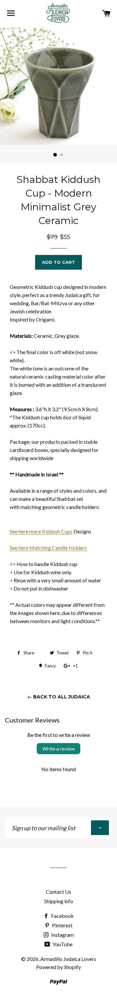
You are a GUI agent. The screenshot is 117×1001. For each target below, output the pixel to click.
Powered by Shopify (58, 967)
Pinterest (61, 925)
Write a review (58, 748)
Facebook (62, 916)
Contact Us (58, 892)
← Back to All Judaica (58, 697)
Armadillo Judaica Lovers (68, 959)
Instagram (62, 935)
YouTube (61, 944)
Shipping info (58, 901)
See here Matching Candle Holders (48, 548)
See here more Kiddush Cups (41, 531)
